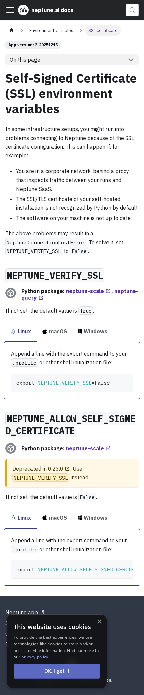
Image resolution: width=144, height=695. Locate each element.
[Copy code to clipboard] (124, 381)
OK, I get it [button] (57, 671)
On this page (25, 59)
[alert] (57, 651)
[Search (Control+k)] (132, 10)
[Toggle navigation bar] (10, 10)
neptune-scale (85, 291)
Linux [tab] (24, 331)
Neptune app (21, 612)
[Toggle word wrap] (112, 568)
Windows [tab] (95, 331)
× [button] (99, 621)
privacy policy (34, 657)
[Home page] (11, 30)
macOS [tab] (58, 331)
